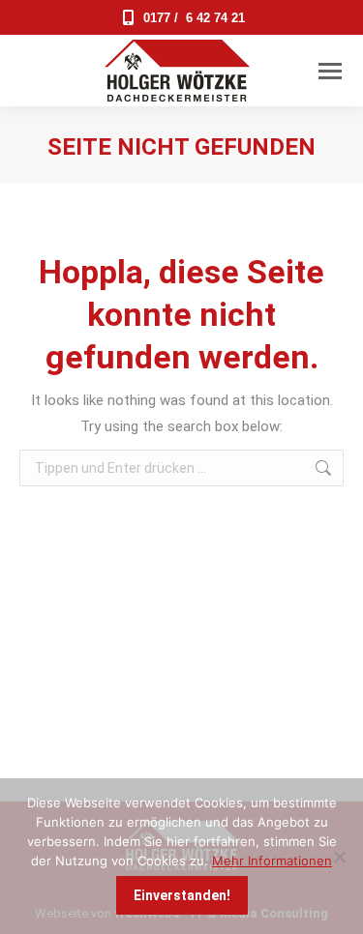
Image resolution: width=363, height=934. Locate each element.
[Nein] (338, 856)
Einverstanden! (182, 895)
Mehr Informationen (272, 860)
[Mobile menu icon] (330, 71)
